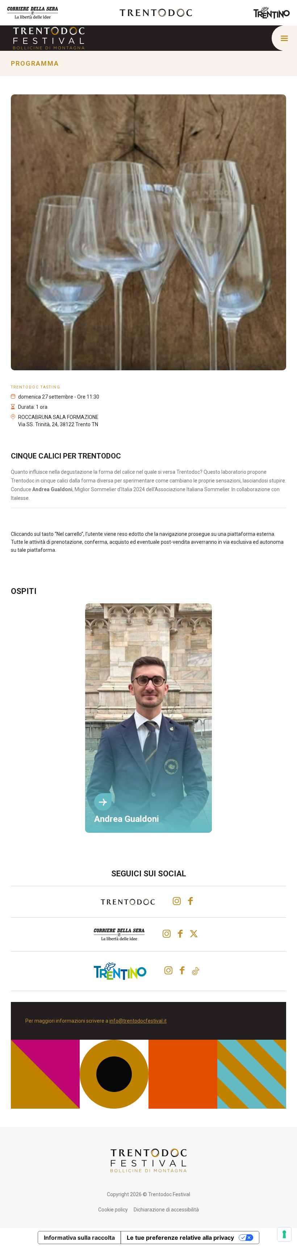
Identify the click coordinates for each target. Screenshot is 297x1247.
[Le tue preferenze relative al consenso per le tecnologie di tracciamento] (284, 1234)
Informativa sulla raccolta (79, 1237)
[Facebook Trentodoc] (190, 901)
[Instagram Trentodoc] (177, 901)
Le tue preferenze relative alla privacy (180, 1237)
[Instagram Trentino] (168, 970)
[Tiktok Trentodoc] (196, 971)
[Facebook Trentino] (182, 970)
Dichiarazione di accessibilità (166, 1210)
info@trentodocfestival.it (138, 1021)
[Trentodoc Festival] (48, 38)
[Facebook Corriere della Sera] (180, 934)
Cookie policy (113, 1210)
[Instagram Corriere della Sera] (167, 934)
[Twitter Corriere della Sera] (195, 934)
